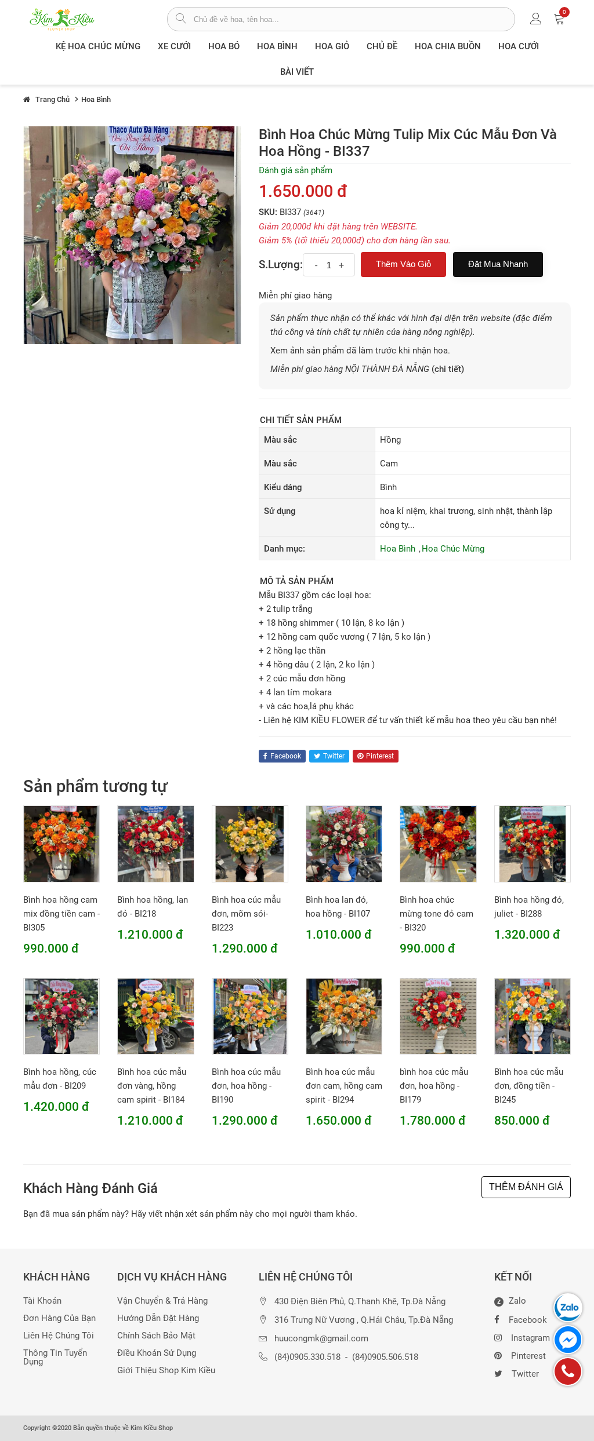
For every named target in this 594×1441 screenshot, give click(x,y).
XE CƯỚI (174, 46)
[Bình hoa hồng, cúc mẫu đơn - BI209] (61, 1015)
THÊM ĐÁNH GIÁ (526, 1187)
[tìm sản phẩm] (181, 20)
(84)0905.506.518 (385, 1357)
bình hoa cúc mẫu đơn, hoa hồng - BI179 (434, 1086)
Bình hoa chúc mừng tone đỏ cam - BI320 (436, 914)
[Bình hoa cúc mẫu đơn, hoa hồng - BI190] (250, 1015)
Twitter (525, 1373)
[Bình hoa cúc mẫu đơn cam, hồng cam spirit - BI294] (344, 1015)
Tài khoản (42, 1301)
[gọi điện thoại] (567, 1371)
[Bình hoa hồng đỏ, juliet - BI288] (532, 843)
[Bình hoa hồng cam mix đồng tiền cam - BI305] (61, 843)
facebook (285, 756)
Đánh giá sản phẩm (295, 170)
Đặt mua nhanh (498, 264)
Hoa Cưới (518, 46)
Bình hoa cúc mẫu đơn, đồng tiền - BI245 (528, 1086)
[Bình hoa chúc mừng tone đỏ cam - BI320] (438, 843)
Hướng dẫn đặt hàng (158, 1318)
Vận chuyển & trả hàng (162, 1301)
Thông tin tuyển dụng (55, 1357)
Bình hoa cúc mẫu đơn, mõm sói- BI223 (246, 914)
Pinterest (528, 1355)
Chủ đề (382, 46)
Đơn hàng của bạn (59, 1318)
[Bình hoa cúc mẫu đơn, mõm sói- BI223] (250, 843)
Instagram (530, 1337)
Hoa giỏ (332, 46)
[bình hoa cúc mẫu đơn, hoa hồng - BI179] (438, 1015)
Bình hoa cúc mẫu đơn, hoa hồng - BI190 (246, 1086)
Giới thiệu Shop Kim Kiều (166, 1370)
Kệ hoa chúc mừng (98, 46)
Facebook (528, 1320)
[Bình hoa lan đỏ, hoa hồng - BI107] (344, 843)
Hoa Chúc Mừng (453, 548)
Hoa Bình (277, 46)
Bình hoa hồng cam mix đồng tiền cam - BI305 (61, 914)
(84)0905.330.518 (307, 1357)
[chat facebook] (567, 1339)
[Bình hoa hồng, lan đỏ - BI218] (155, 843)
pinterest (380, 756)
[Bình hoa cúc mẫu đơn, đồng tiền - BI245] (532, 1015)
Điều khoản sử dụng (156, 1353)
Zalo (511, 1301)
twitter (334, 756)
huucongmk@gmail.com (321, 1338)
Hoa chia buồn (448, 46)
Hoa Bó (224, 46)
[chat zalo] (567, 1307)
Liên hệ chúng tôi (58, 1335)
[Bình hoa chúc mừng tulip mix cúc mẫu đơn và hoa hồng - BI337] (132, 234)
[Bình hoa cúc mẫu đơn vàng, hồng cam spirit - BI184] (155, 1015)
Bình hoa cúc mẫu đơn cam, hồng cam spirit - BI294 (344, 1086)
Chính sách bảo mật (156, 1335)
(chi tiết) (448, 369)
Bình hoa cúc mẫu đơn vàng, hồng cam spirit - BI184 (151, 1086)
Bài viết (297, 72)
